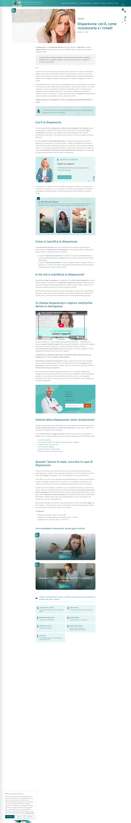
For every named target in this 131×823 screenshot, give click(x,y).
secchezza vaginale (45, 440)
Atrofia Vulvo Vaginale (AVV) (69, 3)
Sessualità (81, 18)
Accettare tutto (29, 816)
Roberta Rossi (74, 607)
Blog (116, 3)
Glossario (110, 3)
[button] (90, 220)
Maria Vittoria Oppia (76, 626)
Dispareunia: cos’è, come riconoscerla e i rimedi (97, 26)
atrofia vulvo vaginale (66, 428)
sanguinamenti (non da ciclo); (48, 444)
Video (103, 3)
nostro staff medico (59, 112)
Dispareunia (65, 551)
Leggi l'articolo (65, 556)
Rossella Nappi (74, 617)
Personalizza (9, 816)
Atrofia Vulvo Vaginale (46, 62)
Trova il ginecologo (85, 3)
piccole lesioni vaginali (46, 447)
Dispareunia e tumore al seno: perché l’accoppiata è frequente (65, 579)
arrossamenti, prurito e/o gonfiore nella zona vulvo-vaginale (59, 442)
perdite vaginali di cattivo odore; (49, 449)
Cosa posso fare (64, 177)
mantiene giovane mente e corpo (83, 492)
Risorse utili (96, 3)
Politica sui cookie (29, 812)
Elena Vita (42, 636)
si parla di (50, 255)
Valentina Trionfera (45, 626)
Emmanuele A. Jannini (46, 607)
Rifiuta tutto (19, 816)
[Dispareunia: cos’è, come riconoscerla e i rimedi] (43, 26)
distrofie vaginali (54, 344)
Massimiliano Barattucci (47, 617)
